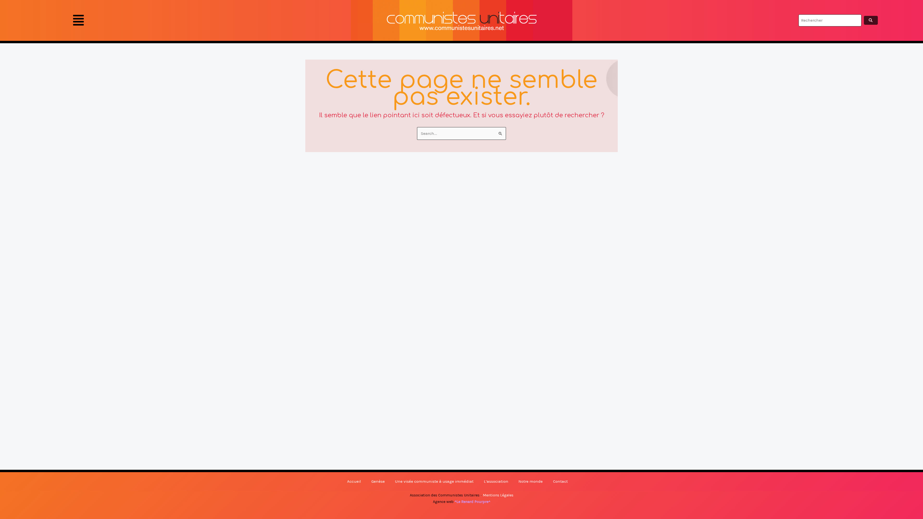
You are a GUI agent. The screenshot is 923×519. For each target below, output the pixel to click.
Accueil (354, 481)
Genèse (378, 481)
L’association (496, 481)
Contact (560, 481)
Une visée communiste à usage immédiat (434, 481)
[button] (78, 20)
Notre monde (530, 481)
